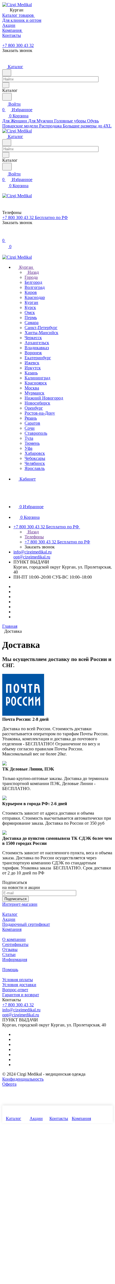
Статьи (9, 954)
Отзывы (10, 949)
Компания (11, 929)
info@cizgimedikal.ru (32, 552)
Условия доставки (19, 984)
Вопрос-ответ (15, 989)
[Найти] (7, 97)
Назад (33, 272)
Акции (8, 919)
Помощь (10, 969)
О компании (14, 939)
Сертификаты (15, 944)
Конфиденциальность (23, 1079)
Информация (14, 959)
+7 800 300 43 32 (18, 45)
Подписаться (15, 899)
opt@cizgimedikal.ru (31, 557)
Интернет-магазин (19, 904)
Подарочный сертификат (26, 924)
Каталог (10, 914)
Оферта (9, 1084)
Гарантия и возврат (20, 994)
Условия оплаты (17, 979)
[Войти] (4, 234)
